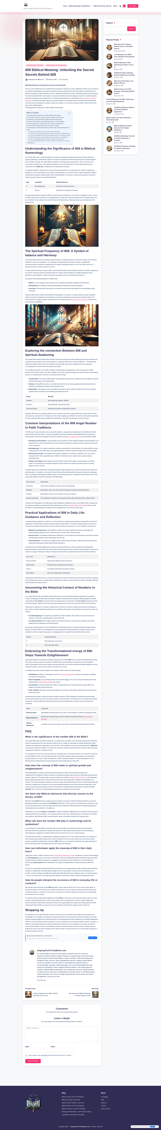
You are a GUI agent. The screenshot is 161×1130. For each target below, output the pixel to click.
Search (109, 23)
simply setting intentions (46, 682)
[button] (132, 6)
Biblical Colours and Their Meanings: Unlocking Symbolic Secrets (124, 91)
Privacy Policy (105, 1109)
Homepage (104, 1097)
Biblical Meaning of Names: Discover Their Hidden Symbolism (123, 128)
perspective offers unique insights (77, 505)
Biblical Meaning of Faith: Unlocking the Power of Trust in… (123, 65)
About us (104, 1103)
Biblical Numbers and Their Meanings (56, 65)
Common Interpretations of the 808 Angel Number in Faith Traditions (45, 121)
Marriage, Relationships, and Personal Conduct (76, 1111)
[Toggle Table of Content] (69, 113)
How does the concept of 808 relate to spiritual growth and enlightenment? (50, 133)
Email (53, 1047)
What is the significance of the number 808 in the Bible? (45, 131)
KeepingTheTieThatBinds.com (51, 950)
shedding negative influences (77, 777)
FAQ (28, 129)
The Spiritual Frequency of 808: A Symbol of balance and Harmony (45, 117)
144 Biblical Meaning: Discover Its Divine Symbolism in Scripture (124, 138)
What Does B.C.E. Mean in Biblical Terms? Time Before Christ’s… (123, 46)
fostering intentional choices (79, 299)
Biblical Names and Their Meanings (73, 1106)
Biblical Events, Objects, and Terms (73, 1103)
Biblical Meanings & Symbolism (35, 65)
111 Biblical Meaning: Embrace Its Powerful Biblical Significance (124, 109)
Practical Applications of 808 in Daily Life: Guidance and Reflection (45, 123)
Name (27, 1047)
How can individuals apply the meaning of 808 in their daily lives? (47, 139)
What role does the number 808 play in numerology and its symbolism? (49, 137)
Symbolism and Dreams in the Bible (73, 1114)
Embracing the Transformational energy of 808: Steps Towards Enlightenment (48, 127)
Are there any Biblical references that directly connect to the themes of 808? (50, 135)
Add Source (152, 1126)
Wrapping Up (31, 142)
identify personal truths (67, 674)
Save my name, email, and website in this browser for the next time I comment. (49, 1055)
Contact (103, 1106)
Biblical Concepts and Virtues (71, 1100)
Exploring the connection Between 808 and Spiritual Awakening (44, 119)
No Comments (64, 79)
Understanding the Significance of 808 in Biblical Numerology (44, 115)
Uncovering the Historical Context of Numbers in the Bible (43, 125)
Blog (102, 1100)
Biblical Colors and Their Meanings (73, 1097)
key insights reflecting (74, 436)
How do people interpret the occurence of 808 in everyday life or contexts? (50, 140)
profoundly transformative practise (65, 855)
